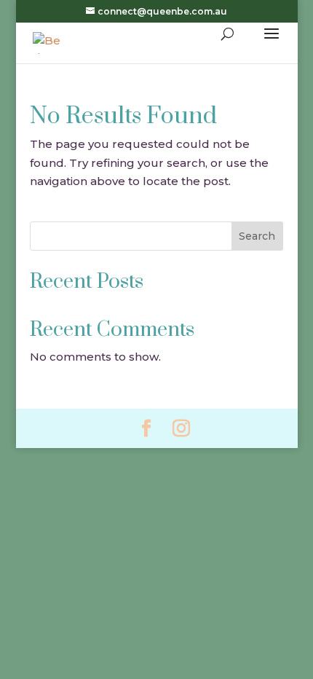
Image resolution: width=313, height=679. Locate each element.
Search (257, 236)
